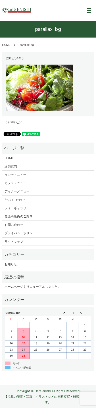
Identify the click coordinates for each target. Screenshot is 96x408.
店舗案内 (10, 166)
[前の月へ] (60, 313)
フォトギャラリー (16, 208)
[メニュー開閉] (89, 10)
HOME (6, 44)
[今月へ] (73, 313)
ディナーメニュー (16, 191)
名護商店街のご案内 (18, 216)
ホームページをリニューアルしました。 (32, 286)
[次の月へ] (85, 313)
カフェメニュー (15, 183)
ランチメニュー (15, 175)
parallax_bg (14, 122)
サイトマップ (13, 241)
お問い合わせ (13, 225)
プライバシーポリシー (20, 233)
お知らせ (10, 264)
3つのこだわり (14, 200)
